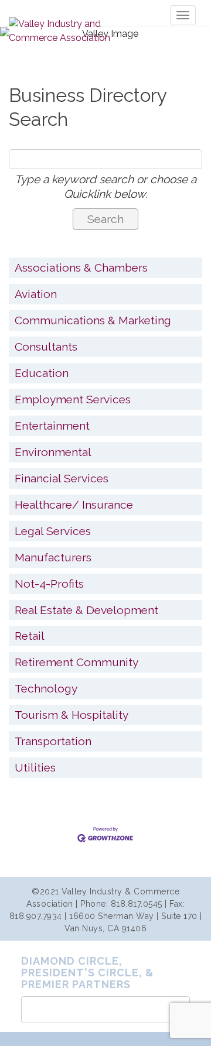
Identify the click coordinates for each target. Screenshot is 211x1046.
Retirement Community (76, 662)
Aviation (36, 293)
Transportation (53, 741)
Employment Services (73, 399)
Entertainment (52, 425)
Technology (46, 688)
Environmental (53, 451)
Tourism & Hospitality (71, 714)
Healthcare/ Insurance (74, 504)
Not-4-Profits (49, 583)
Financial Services (61, 478)
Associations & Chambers (81, 267)
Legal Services (53, 530)
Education (42, 372)
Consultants (46, 346)
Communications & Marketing (93, 320)
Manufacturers (53, 557)
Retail (30, 635)
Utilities (35, 767)
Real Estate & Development (86, 609)
